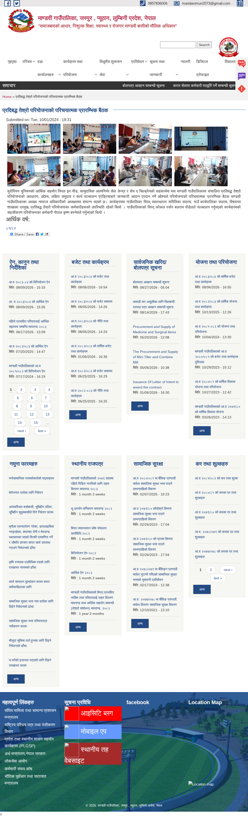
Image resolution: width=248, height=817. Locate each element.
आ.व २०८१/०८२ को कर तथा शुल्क (216, 478)
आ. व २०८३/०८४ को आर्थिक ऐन (29, 302)
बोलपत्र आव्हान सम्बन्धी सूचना (134, 86)
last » (42, 431)
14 (20, 422)
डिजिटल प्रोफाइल (202, 68)
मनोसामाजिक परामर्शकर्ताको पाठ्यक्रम (31, 478)
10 (46, 406)
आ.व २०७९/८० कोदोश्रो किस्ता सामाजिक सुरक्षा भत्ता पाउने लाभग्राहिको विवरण (152, 514)
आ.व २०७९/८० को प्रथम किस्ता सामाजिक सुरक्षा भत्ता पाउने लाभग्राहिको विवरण (153, 544)
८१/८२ (11, 228)
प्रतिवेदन (137, 62)
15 (36, 422)
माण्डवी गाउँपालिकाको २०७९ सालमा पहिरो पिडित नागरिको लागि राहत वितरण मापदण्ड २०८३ (92, 483)
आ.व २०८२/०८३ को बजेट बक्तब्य (91, 371)
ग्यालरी (185, 62)
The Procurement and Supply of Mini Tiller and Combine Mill (155, 357)
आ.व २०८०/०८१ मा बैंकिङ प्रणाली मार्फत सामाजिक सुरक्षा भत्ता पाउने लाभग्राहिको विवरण (154, 483)
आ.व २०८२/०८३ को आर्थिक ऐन (28, 346)
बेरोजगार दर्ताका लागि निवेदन (26, 492)
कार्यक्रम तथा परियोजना (73, 68)
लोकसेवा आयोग (16, 761)
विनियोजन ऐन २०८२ (83, 553)
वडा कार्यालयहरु (46, 68)
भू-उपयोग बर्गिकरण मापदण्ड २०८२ (91, 508)
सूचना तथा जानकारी (157, 68)
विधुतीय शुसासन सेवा (111, 68)
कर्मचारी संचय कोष (18, 769)
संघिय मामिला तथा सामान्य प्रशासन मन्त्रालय (30, 714)
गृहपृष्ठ (12, 62)
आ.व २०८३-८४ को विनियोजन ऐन (29, 282)
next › (21, 431)
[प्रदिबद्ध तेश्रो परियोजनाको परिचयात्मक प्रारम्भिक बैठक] (34, 138)
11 (16, 414)
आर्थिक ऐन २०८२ (81, 573)
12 (32, 414)
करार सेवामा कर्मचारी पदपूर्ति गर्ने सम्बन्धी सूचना (195, 86)
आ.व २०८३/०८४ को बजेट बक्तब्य (91, 301)
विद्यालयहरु (232, 62)
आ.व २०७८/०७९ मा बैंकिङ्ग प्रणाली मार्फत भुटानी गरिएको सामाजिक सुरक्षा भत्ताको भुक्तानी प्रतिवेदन (155, 574)
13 (47, 414)
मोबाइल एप (92, 731)
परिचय (27, 62)
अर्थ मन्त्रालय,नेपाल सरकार (25, 753)
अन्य (16, 442)
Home (7, 97)
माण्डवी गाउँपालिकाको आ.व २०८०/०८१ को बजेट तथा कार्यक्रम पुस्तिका (216, 356)
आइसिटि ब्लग (96, 713)
